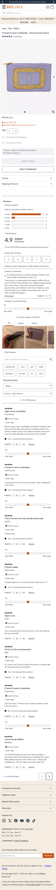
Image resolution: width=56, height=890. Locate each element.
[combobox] (28, 12)
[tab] (28, 77)
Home (4, 28)
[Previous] (2, 2)
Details (5, 178)
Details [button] (10, 117)
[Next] (53, 2)
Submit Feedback (21, 840)
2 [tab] (28, 112)
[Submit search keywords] (4, 12)
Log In (33, 22)
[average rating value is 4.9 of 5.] (7, 36)
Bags (10, 28)
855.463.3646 (34, 884)
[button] (3, 6)
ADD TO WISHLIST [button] (28, 169)
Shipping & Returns (10, 184)
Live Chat (29, 829)
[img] (4, 821)
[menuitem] (52, 7)
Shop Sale (24, 22)
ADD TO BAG (28, 161)
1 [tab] (25, 112)
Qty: (4, 130)
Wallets (16, 28)
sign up (48, 855)
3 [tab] (31, 112)
